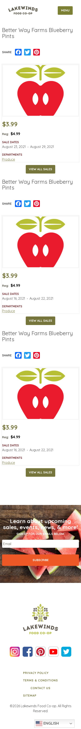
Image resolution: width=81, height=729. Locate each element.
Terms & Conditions (40, 680)
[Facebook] (18, 52)
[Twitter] (27, 52)
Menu (65, 10)
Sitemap (29, 695)
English (50, 723)
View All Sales (40, 169)
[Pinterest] (36, 52)
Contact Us (40, 688)
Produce (8, 159)
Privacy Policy (36, 673)
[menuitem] (40, 673)
